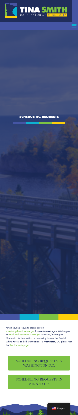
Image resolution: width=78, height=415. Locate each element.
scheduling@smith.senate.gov (20, 331)
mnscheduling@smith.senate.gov (24, 334)
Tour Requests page (19, 345)
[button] (74, 26)
